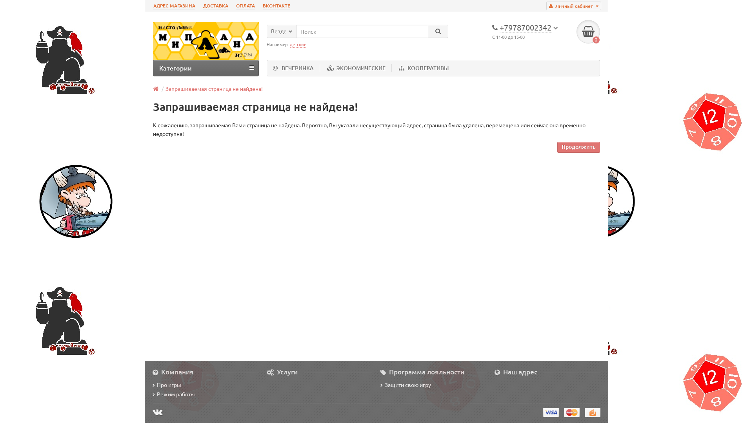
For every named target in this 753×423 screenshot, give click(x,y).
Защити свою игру (408, 384)
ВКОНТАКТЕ (276, 5)
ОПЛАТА (245, 5)
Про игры (169, 384)
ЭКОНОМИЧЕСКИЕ (361, 68)
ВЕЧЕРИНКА (298, 68)
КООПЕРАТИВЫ (428, 68)
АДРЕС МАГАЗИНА (174, 5)
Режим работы (176, 394)
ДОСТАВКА (215, 5)
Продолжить (579, 146)
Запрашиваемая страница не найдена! (214, 88)
